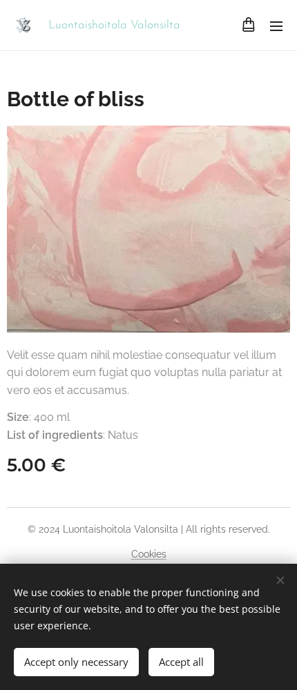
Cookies (148, 554)
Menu (276, 25)
